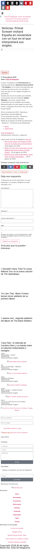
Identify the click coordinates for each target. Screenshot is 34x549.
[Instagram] (12, 3)
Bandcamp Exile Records (9, 484)
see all (28, 139)
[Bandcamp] (3, 7)
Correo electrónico (8, 218)
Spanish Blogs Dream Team (17, 535)
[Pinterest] (26, 3)
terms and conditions (20, 432)
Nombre (4, 211)
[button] (2, 13)
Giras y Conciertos (6, 172)
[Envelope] (7, 7)
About (7, 126)
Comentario (5, 188)
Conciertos (17, 501)
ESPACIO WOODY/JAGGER (17, 542)
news (15, 172)
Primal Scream (23, 172)
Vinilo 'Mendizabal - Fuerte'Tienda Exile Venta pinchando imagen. (9, 356)
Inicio (17, 494)
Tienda (17, 522)
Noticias (5, 72)
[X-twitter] (7, 3)
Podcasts (17, 511)
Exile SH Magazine (12, 79)
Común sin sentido (17, 528)
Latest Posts (9, 128)
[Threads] (17, 3)
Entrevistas (17, 504)
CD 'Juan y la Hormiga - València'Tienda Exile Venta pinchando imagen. (11, 367)
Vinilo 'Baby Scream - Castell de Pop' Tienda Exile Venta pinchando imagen (11, 391)
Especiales (17, 515)
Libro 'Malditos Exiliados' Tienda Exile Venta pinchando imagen (9, 379)
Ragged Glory (17, 532)
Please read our (15, 432)
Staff (17, 518)
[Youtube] (30, 3)
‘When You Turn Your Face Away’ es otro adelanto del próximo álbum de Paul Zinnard (18, 150)
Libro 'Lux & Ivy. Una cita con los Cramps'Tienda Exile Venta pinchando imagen (13, 402)
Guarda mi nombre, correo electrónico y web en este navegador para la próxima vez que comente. (16, 236)
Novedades (17, 497)
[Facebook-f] (3, 3)
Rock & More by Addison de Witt (17, 539)
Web (2, 225)
